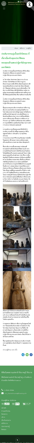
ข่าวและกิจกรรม (5, 411)
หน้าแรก (16, 48)
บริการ (3, 417)
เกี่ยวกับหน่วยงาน (6, 420)
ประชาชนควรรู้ (5, 426)
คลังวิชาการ (22, 48)
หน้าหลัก (3, 408)
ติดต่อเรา (3, 429)
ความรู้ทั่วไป (28, 48)
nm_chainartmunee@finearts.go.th (16, 393)
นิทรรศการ (4, 414)
